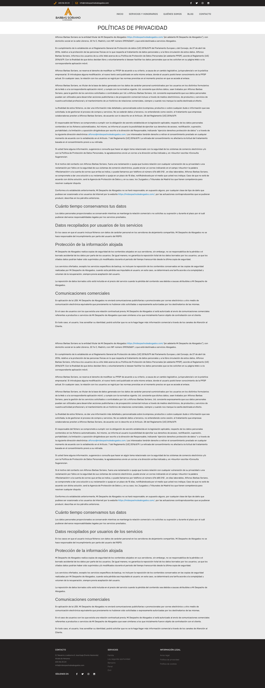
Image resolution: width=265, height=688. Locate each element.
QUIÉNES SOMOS (172, 14)
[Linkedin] (208, 3)
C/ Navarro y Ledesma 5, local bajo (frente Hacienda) (76, 655)
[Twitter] (197, 3)
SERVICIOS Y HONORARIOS (143, 14)
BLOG (190, 14)
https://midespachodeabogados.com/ (145, 37)
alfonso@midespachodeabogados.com (107, 134)
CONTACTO (205, 14)
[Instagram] (202, 3)
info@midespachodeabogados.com (69, 665)
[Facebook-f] (191, 3)
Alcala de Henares (62, 659)
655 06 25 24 (60, 662)
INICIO (120, 14)
